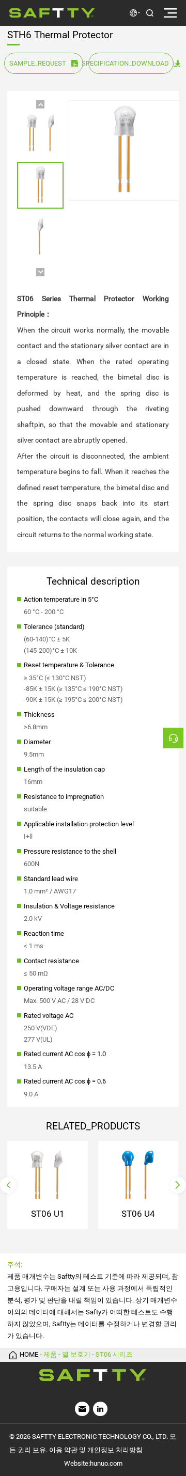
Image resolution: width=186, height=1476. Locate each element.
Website (76, 1463)
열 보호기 (76, 1355)
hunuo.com (106, 1463)
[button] (40, 104)
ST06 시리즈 (114, 1355)
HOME (29, 1355)
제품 (50, 1355)
